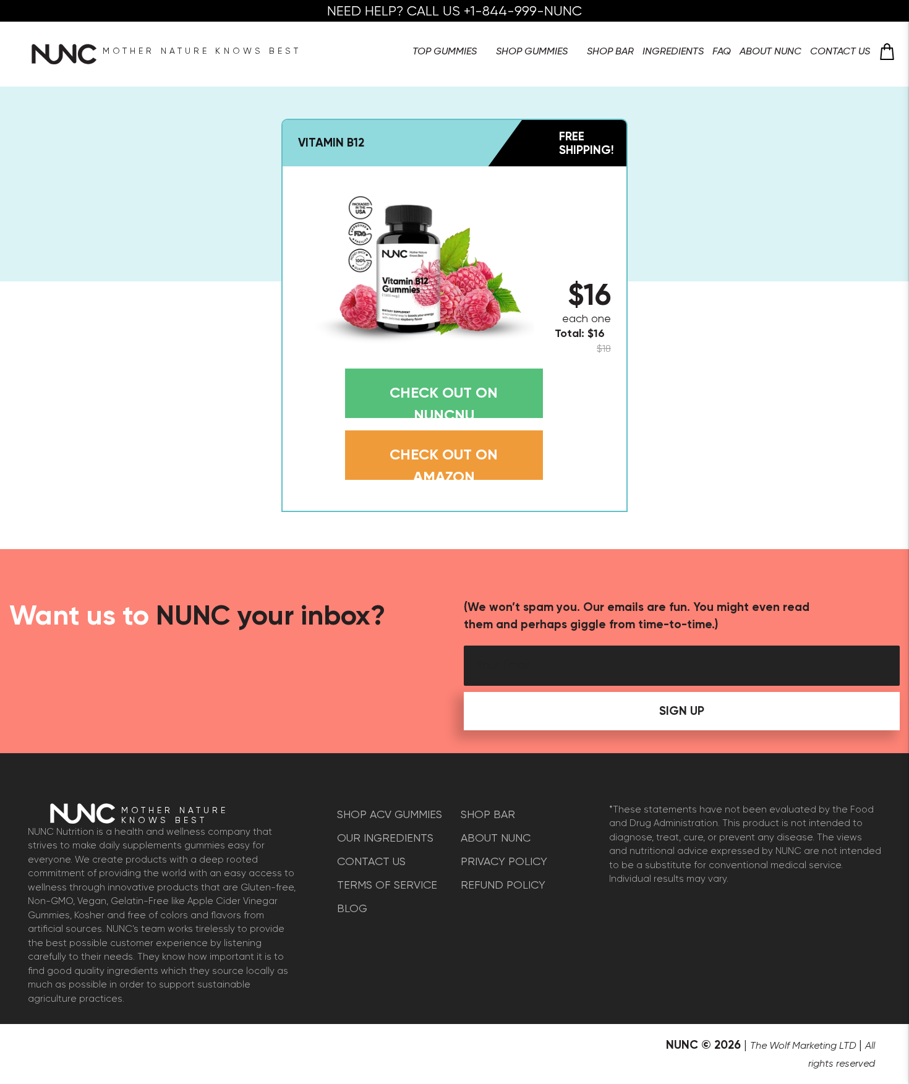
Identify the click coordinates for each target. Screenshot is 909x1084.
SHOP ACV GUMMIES (389, 814)
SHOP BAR (488, 814)
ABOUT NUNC (496, 837)
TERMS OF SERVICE (387, 884)
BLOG (352, 908)
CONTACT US (371, 861)
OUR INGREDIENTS (385, 837)
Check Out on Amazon (444, 462)
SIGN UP (681, 711)
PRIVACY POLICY (504, 861)
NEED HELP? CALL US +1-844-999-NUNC (454, 11)
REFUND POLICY (503, 884)
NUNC (682, 1045)
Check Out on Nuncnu (444, 400)
